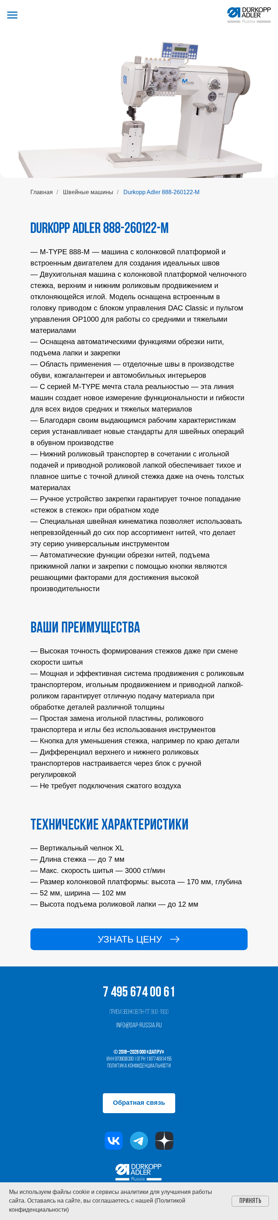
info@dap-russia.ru (139, 1026)
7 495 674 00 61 (139, 993)
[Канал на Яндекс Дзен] (164, 1141)
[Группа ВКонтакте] (114, 1141)
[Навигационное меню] (12, 15)
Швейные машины (88, 192)
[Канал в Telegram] (139, 1141)
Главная (41, 192)
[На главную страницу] (249, 15)
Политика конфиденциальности (139, 1066)
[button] (139, 939)
